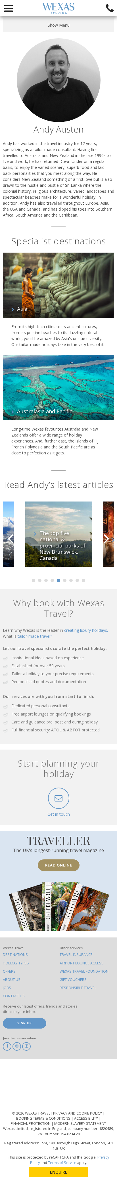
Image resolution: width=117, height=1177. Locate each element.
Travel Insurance (76, 954)
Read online (58, 865)
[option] (59, 534)
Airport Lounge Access (82, 963)
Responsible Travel (78, 987)
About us (11, 979)
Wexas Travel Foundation (84, 971)
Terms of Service (62, 1162)
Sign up (24, 1023)
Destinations (15, 954)
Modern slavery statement (80, 1123)
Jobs (7, 987)
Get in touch (58, 814)
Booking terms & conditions (43, 1118)
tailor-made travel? (35, 636)
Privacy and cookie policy (78, 1113)
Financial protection (31, 1123)
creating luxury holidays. (86, 630)
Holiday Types (16, 963)
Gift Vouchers (73, 979)
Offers (9, 971)
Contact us (14, 996)
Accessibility (86, 1118)
